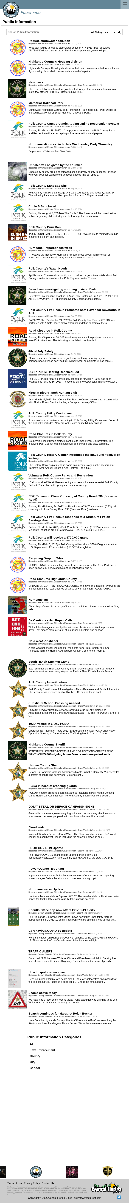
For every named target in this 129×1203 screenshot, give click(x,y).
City (32, 1062)
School (35, 1068)
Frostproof (31, 12)
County (35, 1056)
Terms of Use (14, 1183)
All (32, 1044)
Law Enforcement (42, 1050)
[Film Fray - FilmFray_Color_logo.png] (100, 1172)
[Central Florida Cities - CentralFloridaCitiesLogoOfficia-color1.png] (29, 1172)
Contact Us (48, 1183)
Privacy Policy (32, 1183)
